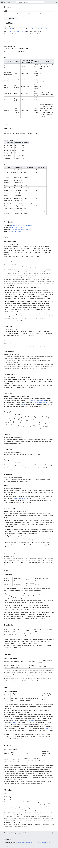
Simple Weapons (15, 229)
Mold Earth (32, 400)
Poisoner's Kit (20, 231)
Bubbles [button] (9, 22)
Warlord (10, 29)
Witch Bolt (47, 402)
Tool (32, 498)
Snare (40, 402)
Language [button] (5, 14)
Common (14, 225)
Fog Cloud (35, 402)
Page (5, 10)
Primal (19, 225)
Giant (30, 225)
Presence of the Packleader (40, 29)
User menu (56, 3)
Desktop (15, 846)
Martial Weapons (25, 229)
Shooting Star (42, 400)
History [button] (29, 14)
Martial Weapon (23, 498)
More (53, 14)
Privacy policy (7, 846)
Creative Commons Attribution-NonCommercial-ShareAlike (31, 842)
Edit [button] (41, 14)
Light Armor (12, 227)
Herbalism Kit (12, 231)
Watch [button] (17, 14)
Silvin (27, 225)
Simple (15, 498)
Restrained (31, 720)
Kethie (23, 225)
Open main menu (2, 3)
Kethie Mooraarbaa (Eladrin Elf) (17, 31)
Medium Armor (20, 227)
